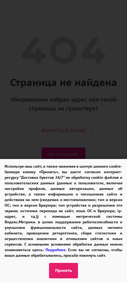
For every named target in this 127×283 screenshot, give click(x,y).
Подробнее (56, 249)
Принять (63, 270)
